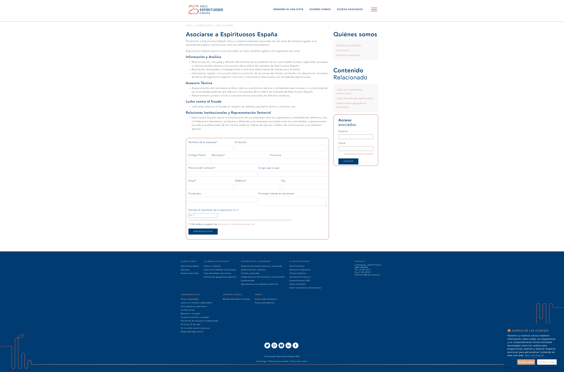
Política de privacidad (278, 361)
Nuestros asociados (348, 55)
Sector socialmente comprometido (305, 288)
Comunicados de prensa (266, 299)
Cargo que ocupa (268, 168)
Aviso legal (261, 361)
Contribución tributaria (300, 277)
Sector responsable (190, 299)
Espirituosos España (348, 45)
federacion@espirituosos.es (367, 275)
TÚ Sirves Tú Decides (190, 325)
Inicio (189, 26)
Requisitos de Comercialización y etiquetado (261, 266)
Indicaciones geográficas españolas (220, 277)
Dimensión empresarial (300, 270)
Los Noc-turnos (188, 310)
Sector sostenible (297, 284)
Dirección (241, 142)
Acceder (348, 161)
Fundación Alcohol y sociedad (195, 317)
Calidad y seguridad (250, 273)
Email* (198, 181)
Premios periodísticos (265, 303)
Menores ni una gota (190, 314)
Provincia (275, 155)
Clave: (342, 143)
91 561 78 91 (365, 270)
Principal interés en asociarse (276, 193)
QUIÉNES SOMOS (320, 10)
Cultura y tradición (212, 266)
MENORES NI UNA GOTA (288, 10)
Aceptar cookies (526, 362)
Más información (534, 355)
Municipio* (225, 155)
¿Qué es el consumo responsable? (196, 303)
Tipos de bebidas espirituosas (354, 98)
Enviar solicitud (203, 231)
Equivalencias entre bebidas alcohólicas (259, 284)
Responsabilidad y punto (192, 332)
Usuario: (343, 131)
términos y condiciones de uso (236, 224)
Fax (283, 181)
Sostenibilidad (247, 281)
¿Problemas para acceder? (358, 154)
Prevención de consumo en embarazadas (199, 321)
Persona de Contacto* (208, 168)
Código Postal (197, 155)
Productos (194, 193)
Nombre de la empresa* (209, 142)
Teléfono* (247, 181)
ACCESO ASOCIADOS (350, 10)
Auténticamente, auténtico (253, 270)
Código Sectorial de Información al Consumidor (263, 277)
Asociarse (342, 50)
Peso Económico (297, 266)
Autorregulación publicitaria (194, 306)
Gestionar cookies (547, 362)
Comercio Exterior (297, 273)
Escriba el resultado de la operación (213, 210)
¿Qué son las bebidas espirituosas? (220, 270)
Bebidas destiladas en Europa (236, 299)
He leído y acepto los (223, 224)
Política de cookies (299, 361)
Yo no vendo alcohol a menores (195, 328)
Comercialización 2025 (299, 281)
